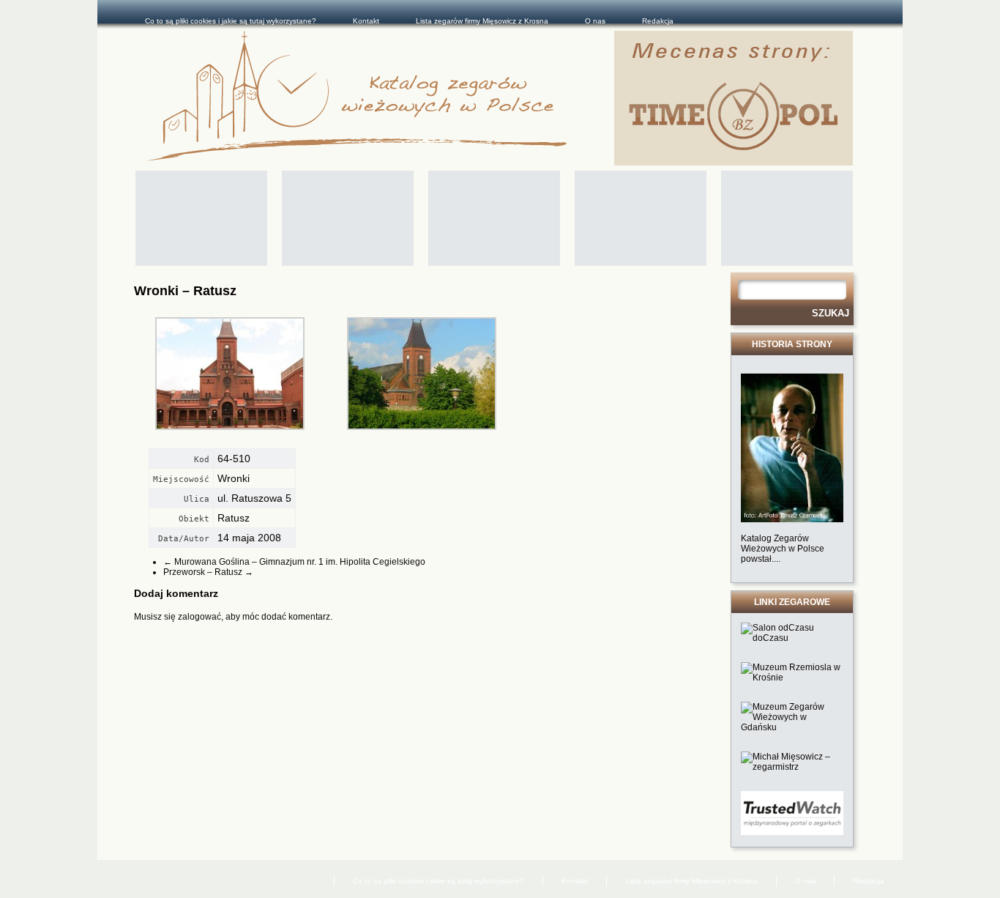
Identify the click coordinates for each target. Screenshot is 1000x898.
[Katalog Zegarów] (380, 98)
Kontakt (366, 21)
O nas (595, 21)
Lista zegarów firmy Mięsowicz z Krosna (482, 21)
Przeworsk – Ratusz (208, 572)
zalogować (199, 617)
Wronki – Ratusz (185, 290)
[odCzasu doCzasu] (792, 638)
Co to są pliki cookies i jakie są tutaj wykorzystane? (230, 21)
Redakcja (657, 21)
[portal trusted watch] (792, 832)
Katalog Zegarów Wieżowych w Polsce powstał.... (782, 548)
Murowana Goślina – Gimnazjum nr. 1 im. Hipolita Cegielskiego (294, 562)
